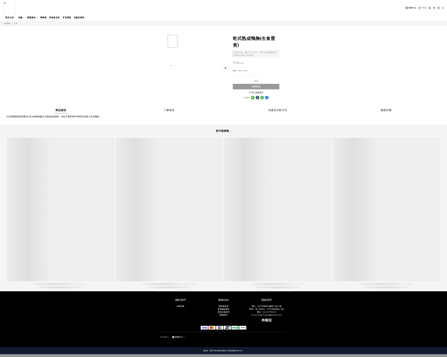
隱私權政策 (224, 306)
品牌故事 (180, 306)
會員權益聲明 (223, 309)
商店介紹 (9, 17)
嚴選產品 (31, 17)
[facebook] (257, 97)
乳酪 (20, 17)
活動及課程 (79, 17)
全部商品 (7, 23)
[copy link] (267, 97)
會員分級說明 (223, 312)
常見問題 (67, 17)
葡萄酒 (43, 17)
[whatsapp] (262, 97)
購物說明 (223, 315)
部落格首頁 (54, 17)
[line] (253, 97)
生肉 (15, 23)
